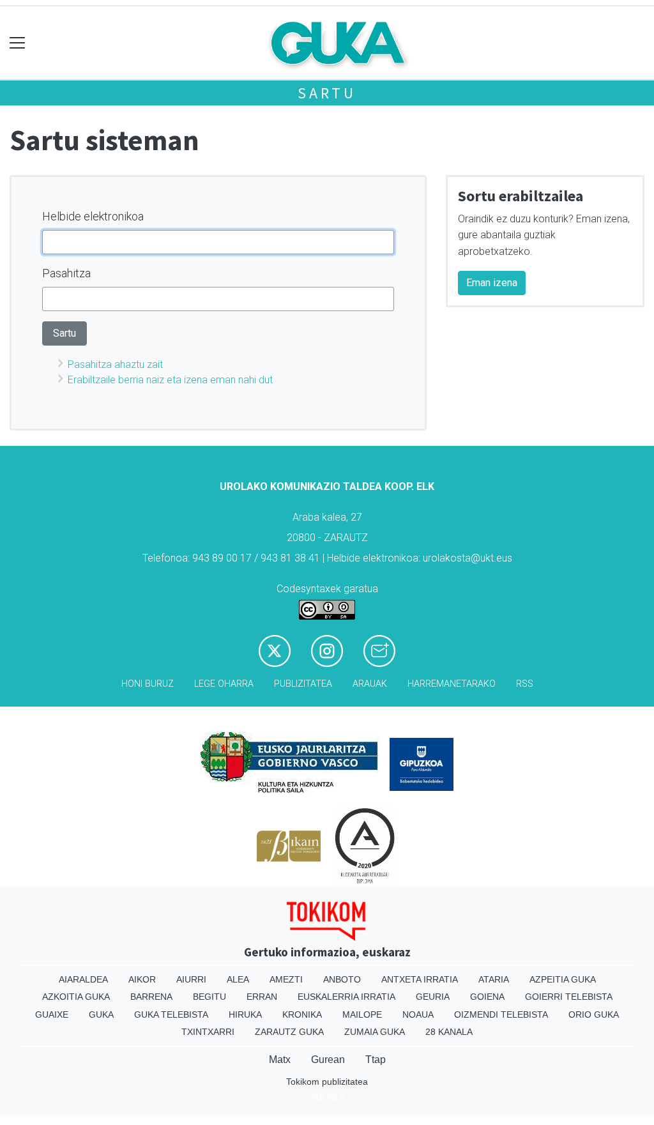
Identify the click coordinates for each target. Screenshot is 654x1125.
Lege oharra (224, 683)
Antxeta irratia (419, 979)
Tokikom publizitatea (327, 1081)
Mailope (362, 1014)
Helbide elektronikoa (93, 216)
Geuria (433, 996)
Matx (280, 1059)
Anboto (342, 979)
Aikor (142, 979)
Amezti (286, 979)
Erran (262, 996)
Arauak (370, 683)
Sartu (327, 93)
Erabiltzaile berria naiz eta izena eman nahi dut (170, 380)
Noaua (418, 1014)
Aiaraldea (83, 979)
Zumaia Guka (374, 1032)
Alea (238, 979)
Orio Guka (593, 1014)
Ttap (375, 1059)
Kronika (302, 1014)
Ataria (493, 979)
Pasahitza (66, 273)
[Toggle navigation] (17, 43)
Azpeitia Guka (562, 979)
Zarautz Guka (289, 1032)
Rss (524, 683)
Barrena (151, 996)
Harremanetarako (451, 683)
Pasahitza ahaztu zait (115, 364)
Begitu (209, 996)
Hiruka (245, 1014)
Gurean (328, 1059)
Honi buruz (147, 683)
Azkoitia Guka (76, 996)
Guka (101, 1014)
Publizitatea (303, 683)
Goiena (487, 996)
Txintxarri (207, 1032)
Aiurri (191, 979)
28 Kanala (449, 1032)
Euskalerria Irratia (346, 996)
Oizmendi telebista (501, 1014)
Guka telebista (171, 1014)
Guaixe (51, 1014)
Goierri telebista (568, 996)
